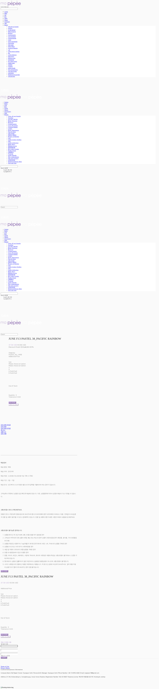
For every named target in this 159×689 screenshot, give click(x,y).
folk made (11, 45)
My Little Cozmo (12, 61)
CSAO (9, 40)
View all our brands (13, 27)
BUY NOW (4, 571)
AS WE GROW (11, 30)
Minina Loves (11, 58)
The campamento (13, 70)
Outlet (6, 12)
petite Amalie (11, 68)
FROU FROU (11, 46)
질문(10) (3, 432)
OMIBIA (10, 65)
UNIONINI (11, 73)
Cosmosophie (12, 35)
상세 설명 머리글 (6, 425)
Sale (5, 23)
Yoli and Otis (11, 76)
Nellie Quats (11, 63)
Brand (6, 25)
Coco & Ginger (12, 36)
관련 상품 (3, 433)
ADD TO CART (5, 636)
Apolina (10, 28)
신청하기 (3, 657)
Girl (5, 15)
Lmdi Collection (12, 55)
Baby (5, 13)
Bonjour (10, 33)
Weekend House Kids (14, 75)
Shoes (6, 20)
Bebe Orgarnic (12, 31)
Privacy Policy (5, 668)
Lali (9, 50)
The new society (12, 71)
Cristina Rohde (12, 38)
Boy (5, 17)
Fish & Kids (11, 43)
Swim (5, 18)
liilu (9, 53)
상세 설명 (3, 426)
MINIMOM (11, 60)
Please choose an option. (17, 364)
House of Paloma (12, 48)
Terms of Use (5, 666)
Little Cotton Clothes (13, 51)
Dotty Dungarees (12, 41)
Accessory (7, 22)
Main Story (11, 56)
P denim (10, 66)
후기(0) (3, 430)
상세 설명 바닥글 (6, 428)
